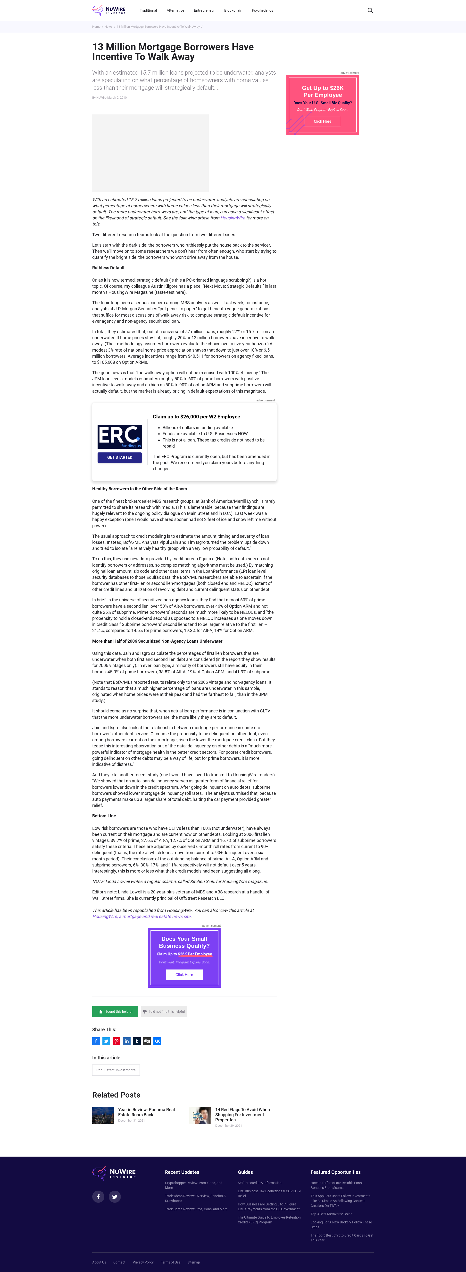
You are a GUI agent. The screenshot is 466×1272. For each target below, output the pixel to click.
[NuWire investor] (108, 10)
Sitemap (194, 1262)
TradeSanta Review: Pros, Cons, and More (196, 1209)
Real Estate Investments (116, 1070)
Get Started (119, 457)
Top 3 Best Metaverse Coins (331, 1214)
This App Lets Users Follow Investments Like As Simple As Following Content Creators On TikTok (340, 1201)
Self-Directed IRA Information (260, 1183)
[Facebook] (98, 1197)
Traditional (148, 10)
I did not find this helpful (167, 1011)
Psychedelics (262, 10)
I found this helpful (118, 1011)
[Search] (370, 10)
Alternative (175, 10)
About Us (99, 1262)
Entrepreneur (204, 10)
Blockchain (233, 10)
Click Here (184, 974)
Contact (119, 1262)
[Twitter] (115, 1197)
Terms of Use (170, 1262)
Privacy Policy (143, 1262)
